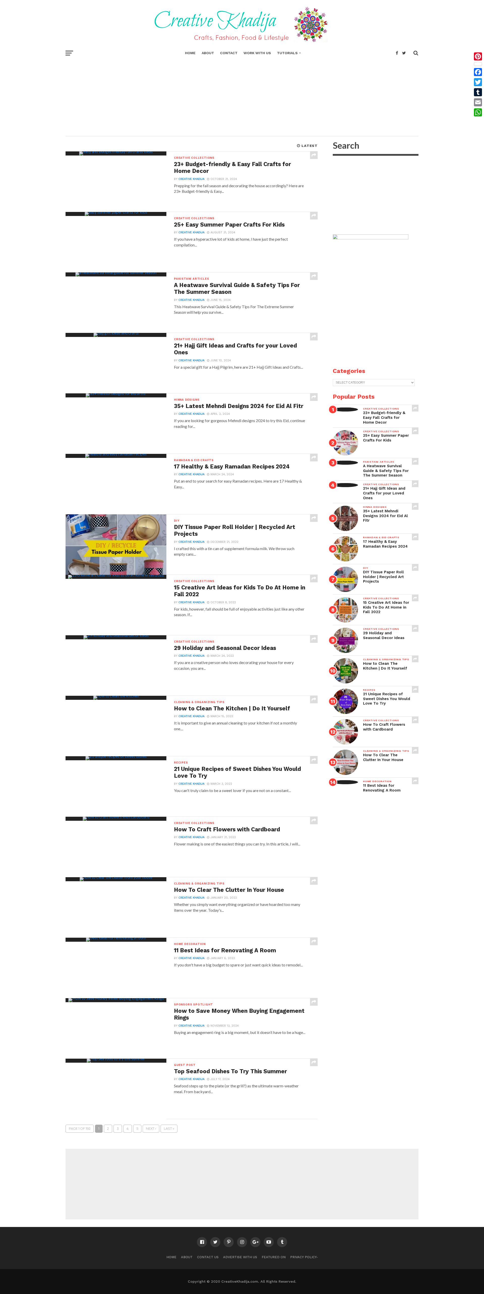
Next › (151, 1128)
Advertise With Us (240, 1257)
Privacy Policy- (304, 1257)
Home (190, 53)
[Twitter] (478, 82)
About (208, 53)
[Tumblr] (478, 92)
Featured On (274, 1257)
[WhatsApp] (478, 112)
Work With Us (257, 53)
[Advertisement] (242, 95)
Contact (228, 53)
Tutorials (287, 53)
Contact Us (208, 1257)
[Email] (478, 102)
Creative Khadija (191, 179)
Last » (169, 1128)
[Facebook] (478, 72)
